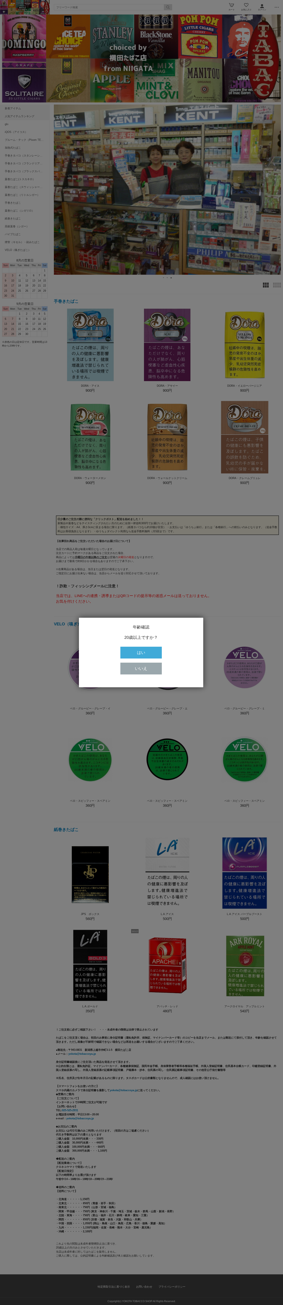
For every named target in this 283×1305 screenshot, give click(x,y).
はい (141, 652)
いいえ (141, 668)
